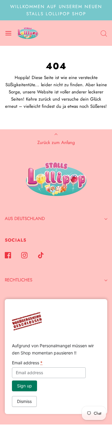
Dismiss (24, 401)
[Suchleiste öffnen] (104, 33)
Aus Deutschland (25, 218)
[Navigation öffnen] (8, 33)
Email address (27, 362)
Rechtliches (18, 280)
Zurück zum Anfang (56, 142)
